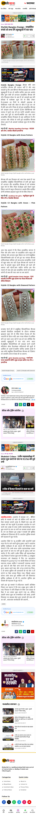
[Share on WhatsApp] (20, 404)
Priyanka (9, 34)
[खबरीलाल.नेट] (9, 3)
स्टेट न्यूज (10, 9)
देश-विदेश (3, 9)
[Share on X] (28, 404)
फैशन (12, 24)
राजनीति (25, 9)
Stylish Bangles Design (8, 371)
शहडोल (3, 604)
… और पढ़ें (32, 400)
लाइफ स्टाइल (7, 24)
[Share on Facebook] (16, 404)
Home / (3, 24)
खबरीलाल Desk (11, 467)
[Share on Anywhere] (32, 404)
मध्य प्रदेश (18, 9)
